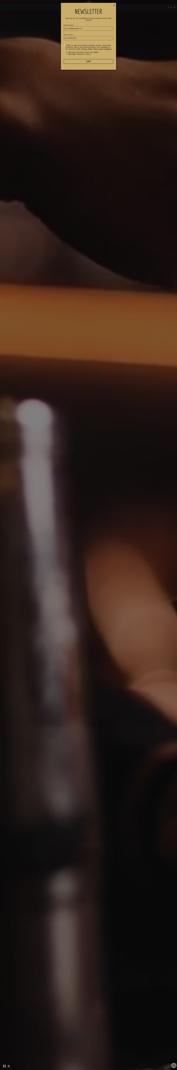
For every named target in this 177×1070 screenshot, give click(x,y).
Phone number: (68, 35)
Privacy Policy (87, 49)
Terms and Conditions (102, 49)
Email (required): (69, 25)
